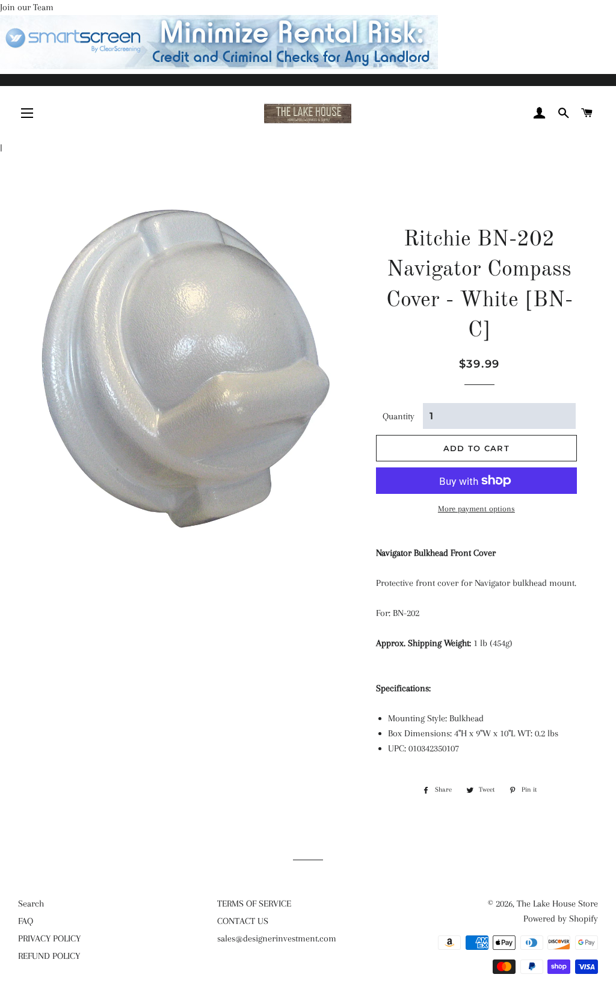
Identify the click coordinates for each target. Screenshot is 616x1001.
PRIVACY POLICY (49, 938)
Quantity (398, 416)
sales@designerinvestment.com (276, 938)
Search (31, 903)
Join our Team (27, 7)
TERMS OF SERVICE (254, 903)
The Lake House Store (557, 903)
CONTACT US (242, 921)
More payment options (476, 508)
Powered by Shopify (560, 918)
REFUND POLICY (49, 955)
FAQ (25, 921)
